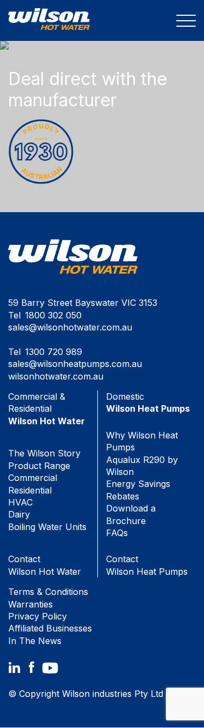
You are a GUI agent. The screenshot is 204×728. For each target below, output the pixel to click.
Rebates (122, 496)
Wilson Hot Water (44, 564)
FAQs (117, 532)
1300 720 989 (53, 351)
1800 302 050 (53, 315)
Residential (30, 490)
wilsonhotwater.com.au (55, 376)
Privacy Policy (37, 616)
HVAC (20, 502)
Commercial (32, 477)
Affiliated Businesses (50, 628)
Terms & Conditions (48, 591)
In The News (34, 640)
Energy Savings (138, 483)
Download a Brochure (131, 514)
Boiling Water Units (47, 526)
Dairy (19, 514)
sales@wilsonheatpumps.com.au (75, 363)
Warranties (30, 604)
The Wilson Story (44, 453)
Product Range (39, 465)
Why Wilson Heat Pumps (142, 441)
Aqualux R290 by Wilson (142, 465)
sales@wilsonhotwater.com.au (70, 327)
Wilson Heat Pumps (147, 564)
